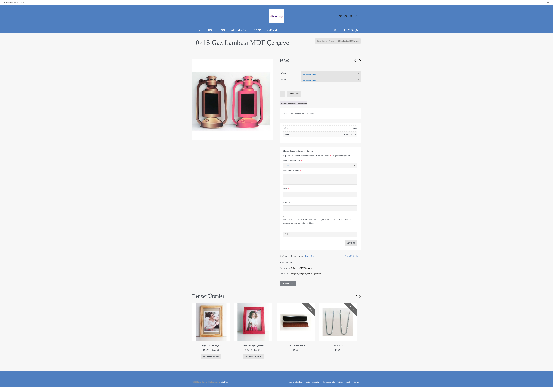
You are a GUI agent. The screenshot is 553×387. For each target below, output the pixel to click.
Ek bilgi (289, 103)
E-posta (287, 202)
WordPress (224, 382)
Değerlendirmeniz (292, 170)
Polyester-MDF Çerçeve (302, 268)
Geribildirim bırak (353, 256)
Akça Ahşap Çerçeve (211, 345)
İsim (286, 189)
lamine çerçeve (314, 274)
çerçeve (302, 274)
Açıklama (283, 103)
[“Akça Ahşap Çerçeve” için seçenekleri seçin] (227, 306)
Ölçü (283, 73)
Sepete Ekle (294, 94)
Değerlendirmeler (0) (299, 103)
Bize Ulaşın (310, 256)
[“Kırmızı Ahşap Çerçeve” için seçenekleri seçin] (269, 306)
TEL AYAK (337, 345)
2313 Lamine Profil (295, 345)
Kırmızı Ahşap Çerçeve (253, 345)
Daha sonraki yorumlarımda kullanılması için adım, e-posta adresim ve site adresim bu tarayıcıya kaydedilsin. (317, 221)
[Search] (335, 30)
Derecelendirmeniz (292, 160)
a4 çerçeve (293, 274)
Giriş (547, 3)
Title (285, 228)
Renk (284, 79)
